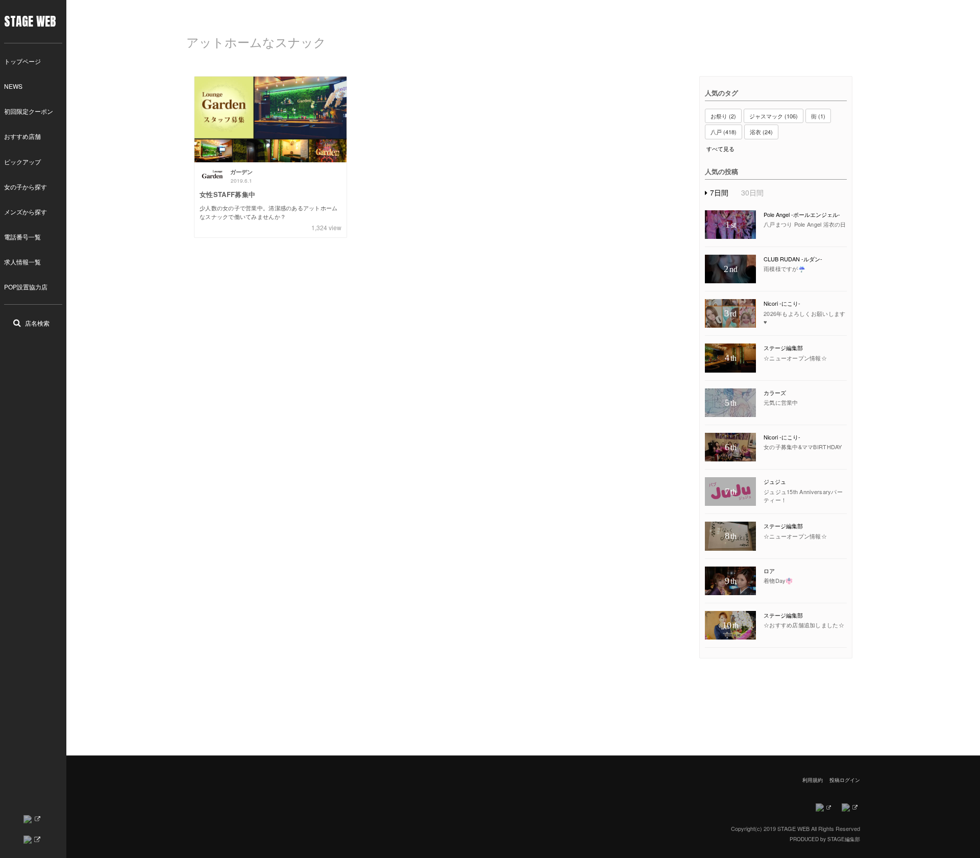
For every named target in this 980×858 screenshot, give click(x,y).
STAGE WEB (30, 21)
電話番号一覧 (22, 236)
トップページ (22, 61)
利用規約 (812, 779)
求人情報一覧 (22, 261)
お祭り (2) (723, 116)
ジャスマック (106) (773, 116)
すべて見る (720, 149)
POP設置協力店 (25, 286)
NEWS (13, 86)
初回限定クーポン (28, 111)
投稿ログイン (844, 779)
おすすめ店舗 (22, 136)
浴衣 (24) (761, 132)
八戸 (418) (723, 132)
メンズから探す (25, 211)
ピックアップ (22, 161)
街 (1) (818, 116)
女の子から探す (25, 186)
